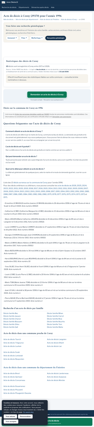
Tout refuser (10, 416)
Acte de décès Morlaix (56, 380)
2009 (75, 188)
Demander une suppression (61, 117)
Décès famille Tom (54, 324)
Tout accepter (11, 421)
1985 (20, 194)
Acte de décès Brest (11, 373)
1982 (35, 194)
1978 (54, 194)
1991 (77, 191)
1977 (59, 194)
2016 (40, 188)
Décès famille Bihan (55, 313)
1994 (62, 191)
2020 (20, 188)
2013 (55, 188)
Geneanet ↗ (12, 38)
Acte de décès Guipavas (56, 377)
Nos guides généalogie (55, 38)
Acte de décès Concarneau (14, 380)
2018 (31, 188)
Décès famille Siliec (11, 324)
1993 (67, 191)
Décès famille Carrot (55, 316)
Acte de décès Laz (54, 346)
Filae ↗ (24, 38)
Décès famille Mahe (55, 327)
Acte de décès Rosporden (13, 359)
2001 (32, 191)
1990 (82, 191)
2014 (50, 188)
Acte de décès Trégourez (13, 343)
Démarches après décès (40, 7)
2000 (37, 191)
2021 (16, 188)
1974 (73, 194)
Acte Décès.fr (12, 2)
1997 (53, 191)
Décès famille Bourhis (56, 322)
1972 (83, 194)
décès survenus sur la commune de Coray (30, 182)
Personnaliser (25, 416)
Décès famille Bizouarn (12, 322)
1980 (44, 194)
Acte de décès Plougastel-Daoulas (17, 393)
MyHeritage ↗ (37, 38)
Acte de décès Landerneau (58, 373)
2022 (11, 188)
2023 (5, 188)
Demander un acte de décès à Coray (47, 94)
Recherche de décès (9, 7)
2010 (70, 188)
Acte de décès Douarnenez (14, 386)
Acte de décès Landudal (13, 356)
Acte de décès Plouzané (13, 390)
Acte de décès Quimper (12, 377)
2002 (27, 191)
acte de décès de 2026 (67, 185)
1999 (43, 191)
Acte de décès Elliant (55, 343)
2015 (45, 188)
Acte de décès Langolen (56, 339)
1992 (72, 191)
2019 (26, 188)
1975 (68, 194)
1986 (15, 194)
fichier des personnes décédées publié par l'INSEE (32, 114)
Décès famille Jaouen (12, 316)
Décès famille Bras (54, 319)
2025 (79, 185)
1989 (87, 191)
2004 (16, 191)
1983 (30, 194)
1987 (10, 194)
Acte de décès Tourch (12, 339)
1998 (48, 191)
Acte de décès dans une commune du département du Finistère (34, 367)
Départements (24, 7)
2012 (60, 188)
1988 (5, 194)
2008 (80, 188)
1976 (64, 194)
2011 (65, 188)
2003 (22, 191)
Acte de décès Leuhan (12, 346)
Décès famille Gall (10, 327)
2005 (11, 191)
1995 (57, 191)
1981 (40, 194)
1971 (5, 197)
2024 (84, 185)
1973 (78, 194)
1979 (49, 194)
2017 (36, 188)
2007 (85, 188)
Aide (52, 7)
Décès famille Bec (10, 313)
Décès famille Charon (12, 319)
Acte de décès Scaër (11, 352)
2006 (5, 191)
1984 (25, 194)
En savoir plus (28, 412)
